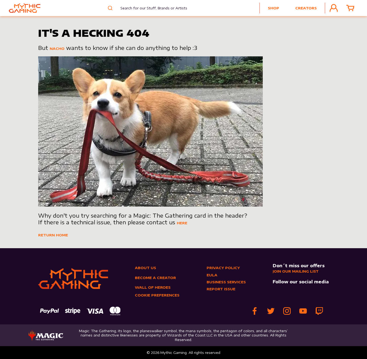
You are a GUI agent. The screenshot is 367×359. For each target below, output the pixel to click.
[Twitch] (319, 311)
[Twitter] (271, 311)
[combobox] (149, 8)
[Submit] (109, 8)
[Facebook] (255, 311)
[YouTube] (303, 311)
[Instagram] (287, 311)
